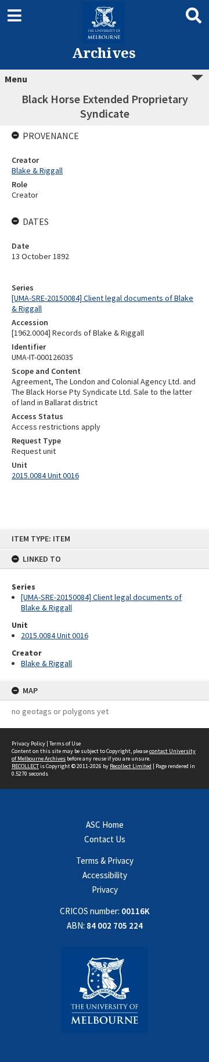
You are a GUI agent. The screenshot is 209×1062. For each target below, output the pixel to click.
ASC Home (105, 824)
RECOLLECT (25, 766)
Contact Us (104, 839)
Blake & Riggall (46, 663)
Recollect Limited (131, 766)
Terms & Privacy (105, 860)
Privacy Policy (28, 743)
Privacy (105, 889)
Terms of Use (65, 743)
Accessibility (104, 875)
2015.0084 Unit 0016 (54, 635)
